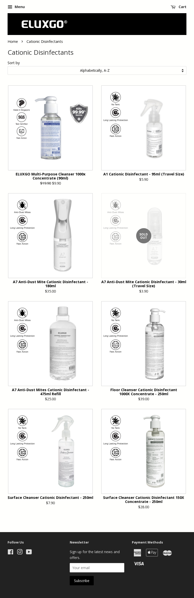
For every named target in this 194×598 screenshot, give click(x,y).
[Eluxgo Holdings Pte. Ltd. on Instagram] (19, 552)
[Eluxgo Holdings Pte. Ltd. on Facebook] (10, 552)
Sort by (14, 62)
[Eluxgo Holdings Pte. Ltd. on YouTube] (29, 552)
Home (13, 41)
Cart (182, 6)
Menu (19, 6)
